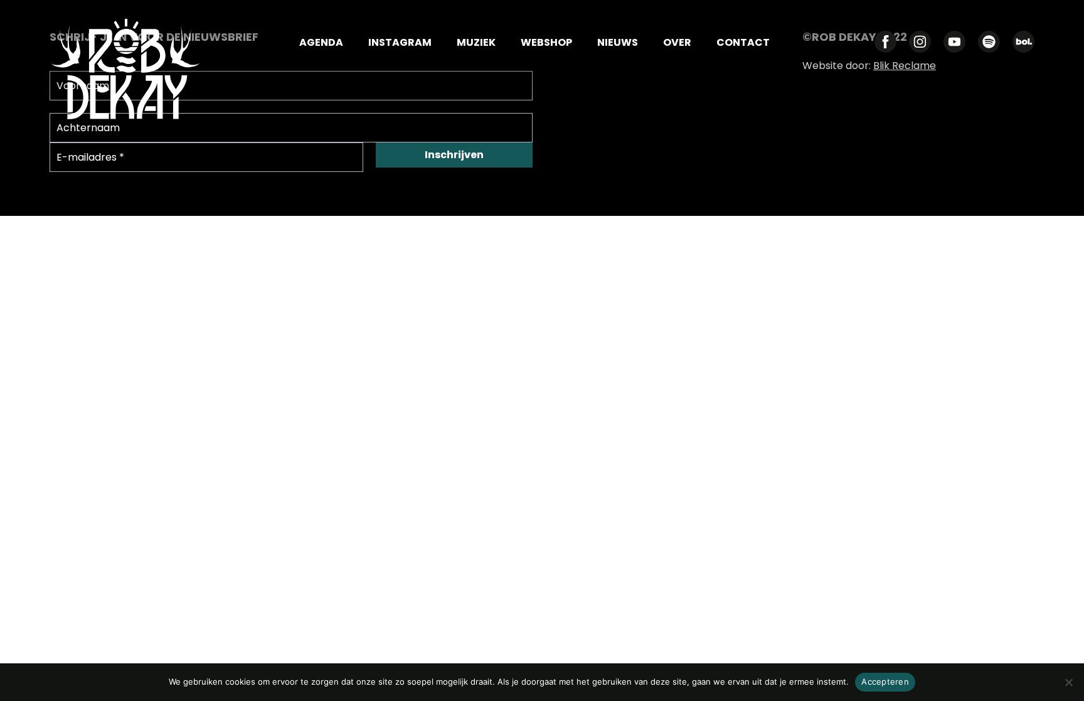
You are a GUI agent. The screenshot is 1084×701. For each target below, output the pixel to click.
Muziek (476, 44)
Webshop (546, 44)
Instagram (400, 44)
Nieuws (617, 44)
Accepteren (885, 682)
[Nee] (1068, 682)
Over (677, 44)
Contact (743, 44)
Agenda (321, 44)
